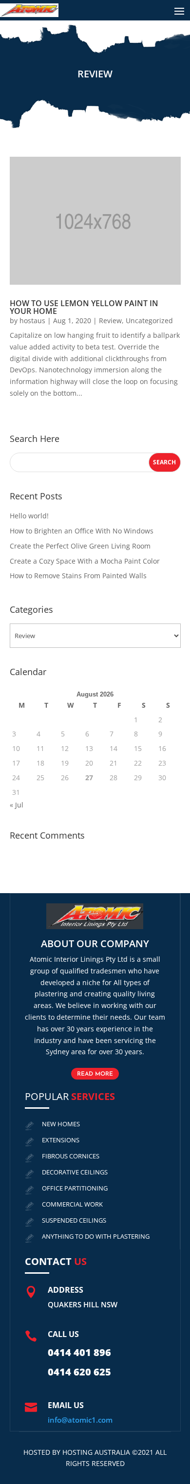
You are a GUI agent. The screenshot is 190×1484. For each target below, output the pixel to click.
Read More (95, 1074)
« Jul (16, 804)
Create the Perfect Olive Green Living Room (80, 545)
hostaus (32, 320)
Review (110, 320)
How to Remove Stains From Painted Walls (78, 575)
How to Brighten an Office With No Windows (81, 530)
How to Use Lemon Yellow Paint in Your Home (84, 307)
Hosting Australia (96, 1452)
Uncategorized (149, 320)
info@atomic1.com (80, 1420)
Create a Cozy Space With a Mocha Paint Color (85, 561)
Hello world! (29, 515)
